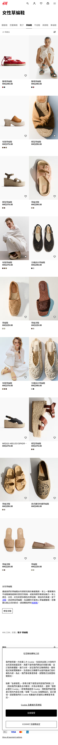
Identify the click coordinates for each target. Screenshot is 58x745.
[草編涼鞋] (43, 178)
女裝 (14, 632)
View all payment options (12, 737)
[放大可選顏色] (4, 87)
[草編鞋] (14, 298)
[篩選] (54, 32)
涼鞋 (4, 599)
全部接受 (31, 713)
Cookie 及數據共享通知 (31, 705)
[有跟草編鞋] (14, 117)
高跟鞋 (35, 602)
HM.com (6, 632)
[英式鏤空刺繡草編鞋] (43, 479)
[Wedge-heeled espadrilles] (14, 419)
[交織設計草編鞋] (43, 238)
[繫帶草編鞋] (14, 57)
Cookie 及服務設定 (31, 724)
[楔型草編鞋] (43, 117)
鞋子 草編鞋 (23, 632)
